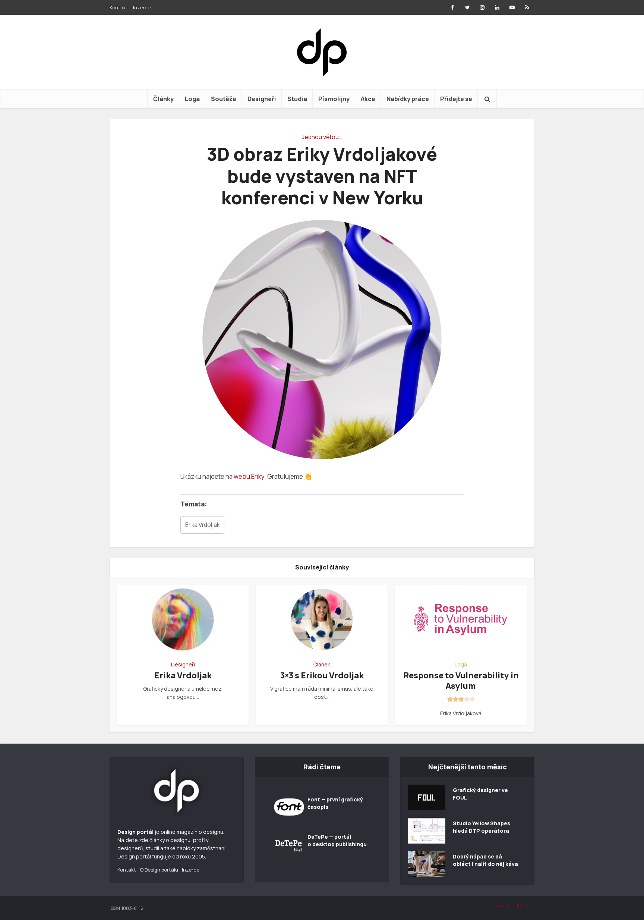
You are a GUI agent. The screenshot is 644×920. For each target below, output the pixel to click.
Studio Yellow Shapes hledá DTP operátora (481, 827)
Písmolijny (334, 99)
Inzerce (142, 7)
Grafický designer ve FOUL (480, 793)
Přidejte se (456, 99)
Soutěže (223, 99)
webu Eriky (249, 476)
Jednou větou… (322, 137)
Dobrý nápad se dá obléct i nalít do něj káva (485, 860)
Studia (297, 99)
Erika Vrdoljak (202, 525)
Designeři (261, 99)
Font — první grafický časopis (335, 803)
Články (163, 99)
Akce (368, 99)
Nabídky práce (407, 99)
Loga (192, 99)
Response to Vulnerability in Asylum (461, 680)
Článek (321, 664)
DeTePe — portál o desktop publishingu (337, 840)
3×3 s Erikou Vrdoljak (322, 675)
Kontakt (119, 7)
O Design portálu (159, 869)
